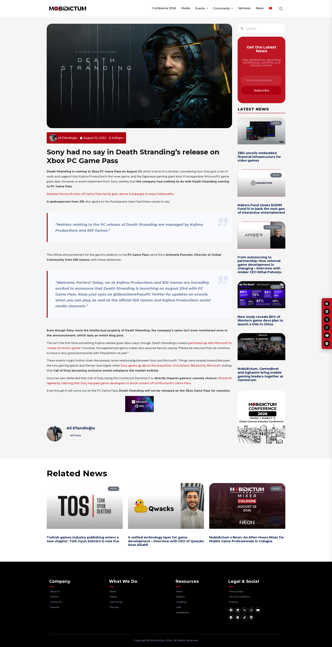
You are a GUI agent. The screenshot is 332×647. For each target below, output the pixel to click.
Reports (180, 596)
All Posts (75, 435)
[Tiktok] (244, 617)
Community (221, 8)
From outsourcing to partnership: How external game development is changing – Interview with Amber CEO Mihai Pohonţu (260, 264)
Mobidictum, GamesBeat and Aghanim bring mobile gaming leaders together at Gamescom (260, 374)
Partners (114, 607)
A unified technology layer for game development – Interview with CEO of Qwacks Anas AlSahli (166, 541)
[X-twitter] (244, 610)
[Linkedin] (238, 610)
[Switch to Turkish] (270, 8)
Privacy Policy (236, 591)
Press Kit (54, 607)
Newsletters (182, 612)
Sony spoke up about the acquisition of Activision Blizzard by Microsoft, (171, 365)
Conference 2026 (164, 8)
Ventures (244, 8)
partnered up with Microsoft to (210, 343)
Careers (54, 596)
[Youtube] (258, 610)
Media (185, 8)
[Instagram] (251, 610)
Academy (181, 602)
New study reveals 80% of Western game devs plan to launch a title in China (260, 320)
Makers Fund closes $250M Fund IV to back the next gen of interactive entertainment (261, 209)
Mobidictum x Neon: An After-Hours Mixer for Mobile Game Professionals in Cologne (246, 539)
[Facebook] (231, 610)
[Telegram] (231, 617)
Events (200, 8)
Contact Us (56, 602)
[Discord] (251, 617)
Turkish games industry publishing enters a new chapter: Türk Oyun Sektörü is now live (83, 539)
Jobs (178, 607)
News (260, 8)
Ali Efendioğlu (80, 428)
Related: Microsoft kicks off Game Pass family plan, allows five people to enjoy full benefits (110, 194)
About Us (55, 591)
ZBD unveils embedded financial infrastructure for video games (259, 156)
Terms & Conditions (239, 596)
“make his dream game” (64, 348)
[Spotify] (238, 617)
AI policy (233, 602)
